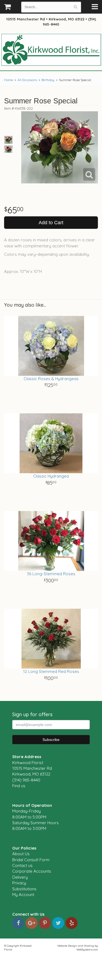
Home (8, 80)
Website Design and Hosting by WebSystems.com (77, 947)
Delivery (20, 877)
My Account (23, 894)
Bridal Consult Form (31, 859)
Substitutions (24, 888)
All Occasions (27, 80)
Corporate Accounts (31, 871)
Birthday (48, 80)
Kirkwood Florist (51, 50)
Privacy (19, 882)
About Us (21, 853)
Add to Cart (51, 222)
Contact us (22, 865)
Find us (18, 785)
